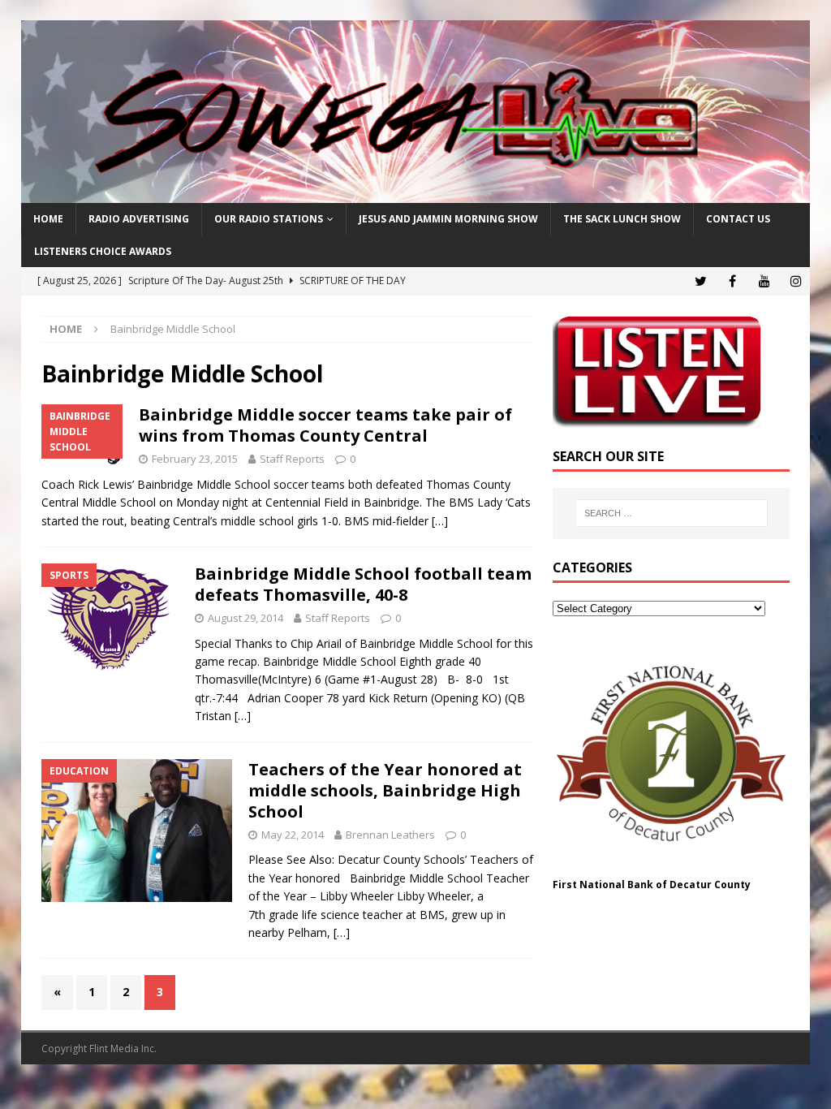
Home (48, 219)
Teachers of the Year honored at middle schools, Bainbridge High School (385, 790)
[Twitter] (701, 281)
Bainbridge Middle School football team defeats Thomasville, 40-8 (363, 584)
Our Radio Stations (268, 219)
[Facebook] (732, 281)
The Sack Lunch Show (622, 219)
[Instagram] (795, 281)
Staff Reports (292, 458)
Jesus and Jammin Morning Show (448, 219)
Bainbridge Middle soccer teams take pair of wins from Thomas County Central (325, 425)
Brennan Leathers (390, 834)
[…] (440, 521)
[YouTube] (764, 281)
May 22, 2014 (292, 834)
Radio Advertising (138, 219)
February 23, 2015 (195, 458)
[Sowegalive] (416, 193)
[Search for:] (671, 513)
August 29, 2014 (245, 618)
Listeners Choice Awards (102, 251)
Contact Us (738, 219)
